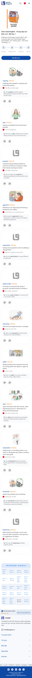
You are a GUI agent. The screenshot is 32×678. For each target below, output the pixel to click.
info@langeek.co (9, 630)
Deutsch (18, 665)
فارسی (5, 665)
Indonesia (11, 665)
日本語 (30, 665)
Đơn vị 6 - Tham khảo (26, 587)
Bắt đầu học (16, 58)
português (24, 665)
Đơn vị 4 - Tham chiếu (4, 571)
